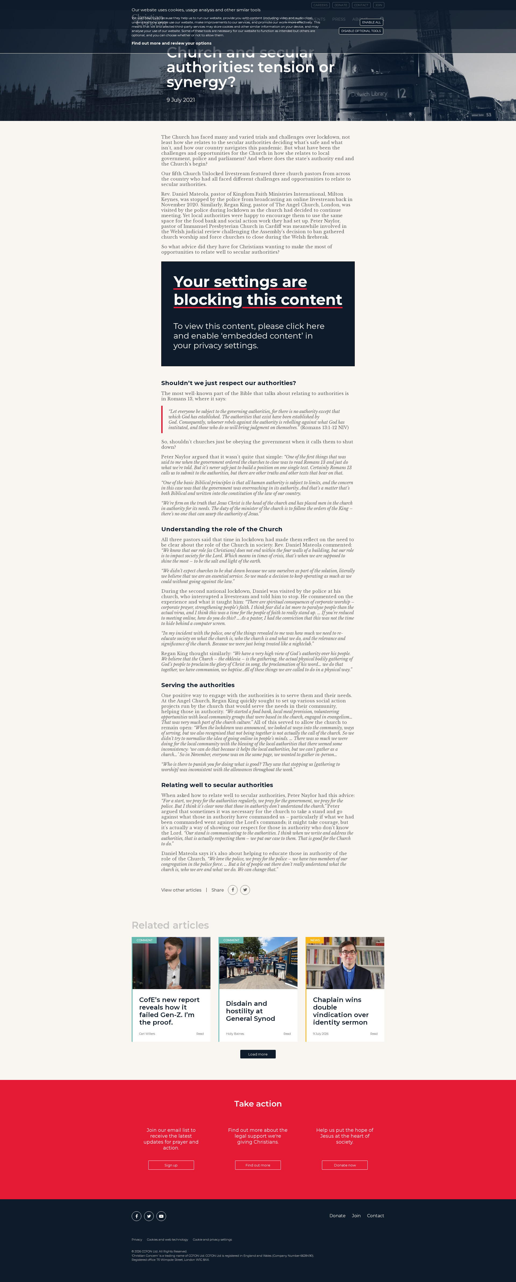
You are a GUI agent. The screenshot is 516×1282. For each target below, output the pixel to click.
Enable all (371, 22)
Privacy (137, 1239)
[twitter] (245, 890)
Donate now (345, 1165)
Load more (258, 1054)
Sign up (171, 1165)
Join (356, 1215)
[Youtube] (161, 1216)
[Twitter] (149, 1216)
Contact (375, 1215)
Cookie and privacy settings (212, 1239)
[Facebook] (136, 1216)
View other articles (181, 890)
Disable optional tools (361, 31)
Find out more (258, 1165)
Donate (337, 1215)
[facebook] (233, 890)
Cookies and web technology (167, 1239)
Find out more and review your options (172, 43)
